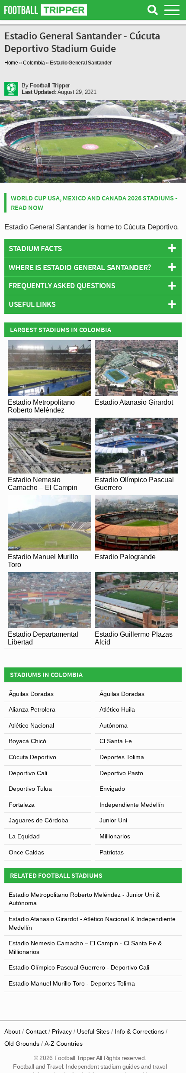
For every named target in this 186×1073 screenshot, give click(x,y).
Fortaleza (22, 804)
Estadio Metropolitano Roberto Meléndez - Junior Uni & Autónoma (84, 899)
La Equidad (24, 836)
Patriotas (111, 852)
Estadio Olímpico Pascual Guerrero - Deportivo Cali (79, 967)
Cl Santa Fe (115, 741)
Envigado (112, 788)
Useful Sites (93, 1031)
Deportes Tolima (121, 757)
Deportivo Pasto (121, 773)
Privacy (62, 1031)
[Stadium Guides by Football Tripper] (45, 10)
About (12, 1031)
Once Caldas (26, 852)
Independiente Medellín (131, 804)
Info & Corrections (139, 1031)
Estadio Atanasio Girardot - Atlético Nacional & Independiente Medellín (92, 923)
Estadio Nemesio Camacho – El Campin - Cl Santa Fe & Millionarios (85, 947)
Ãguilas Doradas (31, 693)
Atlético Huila (117, 709)
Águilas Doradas (121, 693)
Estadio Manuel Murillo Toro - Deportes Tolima (72, 983)
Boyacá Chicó (27, 741)
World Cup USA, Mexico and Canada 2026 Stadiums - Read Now (94, 202)
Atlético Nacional (31, 725)
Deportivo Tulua (30, 788)
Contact (36, 1031)
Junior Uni (113, 820)
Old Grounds (21, 1043)
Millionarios (114, 836)
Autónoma (113, 725)
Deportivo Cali (28, 773)
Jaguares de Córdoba (38, 820)
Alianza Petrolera (32, 709)
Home (11, 63)
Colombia (34, 63)
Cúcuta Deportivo (32, 757)
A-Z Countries (64, 1043)
